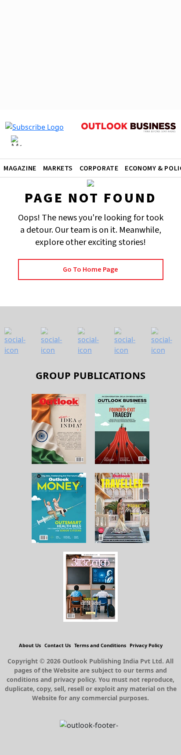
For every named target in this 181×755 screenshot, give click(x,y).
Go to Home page (90, 269)
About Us (30, 645)
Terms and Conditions (100, 645)
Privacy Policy (146, 645)
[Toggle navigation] (16, 140)
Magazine (20, 168)
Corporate (99, 168)
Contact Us (57, 645)
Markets (58, 168)
